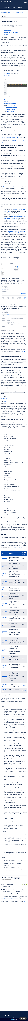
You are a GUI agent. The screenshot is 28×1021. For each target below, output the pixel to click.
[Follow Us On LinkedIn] (11, 1019)
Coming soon (7, 30)
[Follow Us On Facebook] (14, 1019)
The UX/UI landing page (10, 103)
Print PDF (24, 884)
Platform (20, 7)
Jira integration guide (8, 186)
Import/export (7, 73)
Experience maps (10, 109)
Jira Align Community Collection (9, 898)
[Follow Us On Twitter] (13, 1019)
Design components (11, 107)
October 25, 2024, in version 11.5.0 (9, 137)
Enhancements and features (11, 32)
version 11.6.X (4, 398)
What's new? (11, 12)
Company (6, 8)
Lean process (7, 77)
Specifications (7, 99)
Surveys (6, 101)
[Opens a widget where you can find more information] (23, 1018)
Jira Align (3, 12)
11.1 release (7, 401)
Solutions (14, 7)
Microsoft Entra (22, 246)
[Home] (6, 2)
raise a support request (18, 195)
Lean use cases (10, 111)
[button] (25, 2)
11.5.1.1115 (24, 685)
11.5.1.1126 (24, 690)
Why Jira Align (7, 7)
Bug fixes (6, 34)
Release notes (19, 12)
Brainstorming (7, 75)
